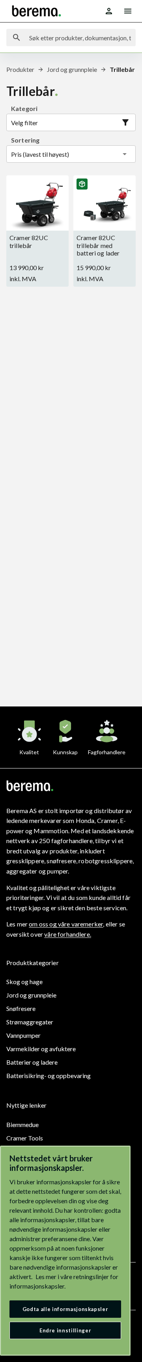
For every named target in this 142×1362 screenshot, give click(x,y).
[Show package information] (82, 184)
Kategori (24, 108)
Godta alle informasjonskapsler (65, 1309)
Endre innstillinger (65, 1330)
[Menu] (128, 11)
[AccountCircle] (109, 11)
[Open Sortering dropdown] (124, 154)
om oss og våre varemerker (66, 924)
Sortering (25, 140)
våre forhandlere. (67, 934)
